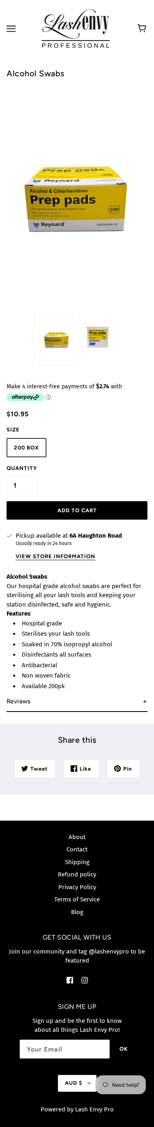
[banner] (76, 28)
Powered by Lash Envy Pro (77, 1109)
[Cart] (143, 28)
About (77, 837)
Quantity (22, 468)
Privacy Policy (77, 887)
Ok (124, 1049)
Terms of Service (77, 899)
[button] (77, 701)
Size (13, 430)
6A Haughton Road (95, 535)
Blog (77, 912)
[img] (69, 980)
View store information (55, 556)
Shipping (77, 862)
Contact (77, 849)
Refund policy (77, 874)
